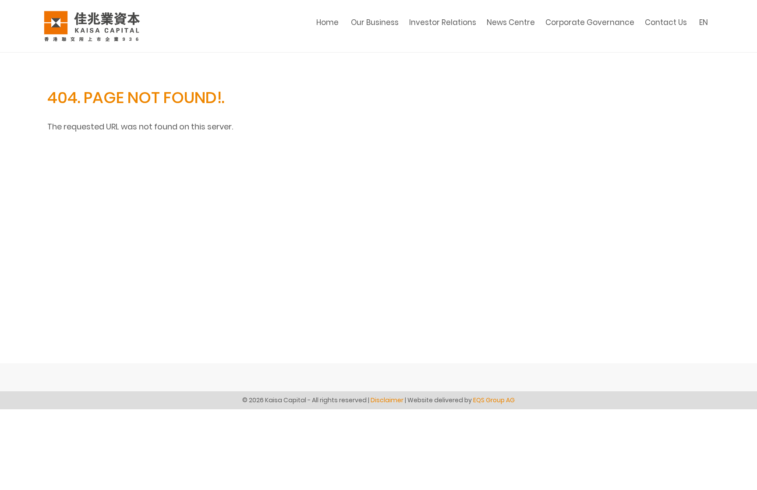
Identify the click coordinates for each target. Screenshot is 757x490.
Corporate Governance (589, 22)
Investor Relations (442, 22)
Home (327, 22)
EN (703, 22)
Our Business (375, 22)
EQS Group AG (494, 400)
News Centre (511, 22)
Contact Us (666, 22)
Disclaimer (387, 400)
